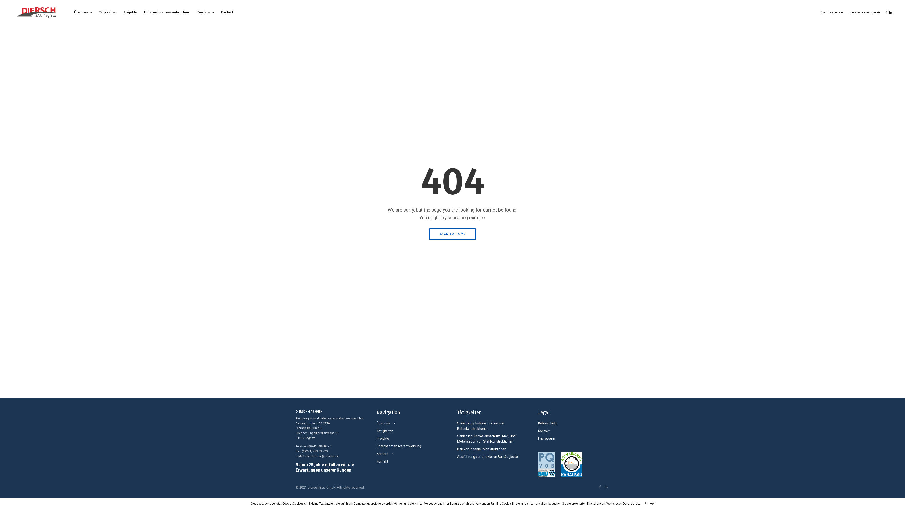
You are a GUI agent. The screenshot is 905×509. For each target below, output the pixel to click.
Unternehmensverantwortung (167, 12)
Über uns (81, 12)
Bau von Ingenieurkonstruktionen (481, 449)
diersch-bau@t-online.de (865, 12)
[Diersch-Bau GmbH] (36, 12)
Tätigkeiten (108, 12)
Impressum (546, 438)
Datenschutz (547, 423)
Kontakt (227, 12)
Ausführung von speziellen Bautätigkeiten (488, 457)
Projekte (130, 12)
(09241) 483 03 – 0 (832, 12)
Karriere (203, 12)
